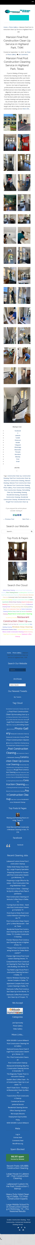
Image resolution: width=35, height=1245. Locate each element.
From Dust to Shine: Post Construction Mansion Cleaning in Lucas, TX (18, 915)
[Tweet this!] (14, 515)
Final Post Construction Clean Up (20, 478)
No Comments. (23, 54)
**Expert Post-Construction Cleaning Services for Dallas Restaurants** (18, 950)
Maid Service (11, 743)
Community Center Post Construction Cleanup (20, 597)
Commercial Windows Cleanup (25, 629)
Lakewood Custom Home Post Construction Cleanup (17, 1186)
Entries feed (18, 1137)
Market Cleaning (28, 632)
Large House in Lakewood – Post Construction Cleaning (17, 1176)
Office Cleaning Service (18, 1111)
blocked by (17, 1157)
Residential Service (24, 499)
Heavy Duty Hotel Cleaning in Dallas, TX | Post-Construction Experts (17, 1196)
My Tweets (17, 697)
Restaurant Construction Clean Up (20, 734)
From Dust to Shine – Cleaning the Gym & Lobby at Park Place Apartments (18, 891)
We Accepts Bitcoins (18, 1114)
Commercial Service (18, 1101)
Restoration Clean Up (17, 717)
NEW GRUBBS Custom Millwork (18, 1040)
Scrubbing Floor (22, 592)
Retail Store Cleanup (14, 745)
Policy (18, 1120)
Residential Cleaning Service (18, 1107)
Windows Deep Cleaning (22, 627)
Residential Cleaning (13, 495)
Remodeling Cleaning (20, 492)
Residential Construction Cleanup (15, 709)
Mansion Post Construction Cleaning (18, 485)
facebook (17, 838)
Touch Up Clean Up (13, 624)
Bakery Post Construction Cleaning (16, 604)
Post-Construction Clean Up (13, 609)
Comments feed (17, 1141)
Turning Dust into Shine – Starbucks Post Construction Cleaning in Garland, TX (18, 907)
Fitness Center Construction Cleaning (13, 632)
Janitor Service (11, 729)
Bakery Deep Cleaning (9, 590)
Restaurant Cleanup (19, 802)
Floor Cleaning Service (12, 592)
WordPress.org (18, 1144)
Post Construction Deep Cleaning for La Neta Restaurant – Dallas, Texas (18, 923)
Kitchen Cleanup (15, 774)
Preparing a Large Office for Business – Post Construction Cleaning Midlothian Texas (18, 883)
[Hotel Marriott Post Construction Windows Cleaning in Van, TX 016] (17, 571)
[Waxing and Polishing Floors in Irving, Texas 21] (17, 551)
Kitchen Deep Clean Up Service (17, 611)
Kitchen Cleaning (23, 767)
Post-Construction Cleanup (12, 490)
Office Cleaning (12, 724)
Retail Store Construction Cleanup (12, 634)
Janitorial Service (19, 780)
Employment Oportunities (18, 1117)
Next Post (26, 519)
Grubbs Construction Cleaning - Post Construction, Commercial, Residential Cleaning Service (18, 1222)
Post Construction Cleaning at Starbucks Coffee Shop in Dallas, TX (18, 899)
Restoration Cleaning (14, 767)
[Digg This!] (20, 515)
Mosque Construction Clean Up (20, 599)
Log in (18, 1134)
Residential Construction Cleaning (20, 787)
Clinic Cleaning (24, 606)
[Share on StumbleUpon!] (16, 515)
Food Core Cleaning (6, 599)
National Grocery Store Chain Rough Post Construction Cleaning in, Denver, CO (18, 1051)
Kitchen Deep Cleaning (15, 602)
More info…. (26, 109)
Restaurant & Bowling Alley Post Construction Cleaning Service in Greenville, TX (18, 1068)
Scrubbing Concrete (11, 617)
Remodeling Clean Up (20, 714)
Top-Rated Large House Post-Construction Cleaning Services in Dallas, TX (18, 972)
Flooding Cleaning (15, 606)
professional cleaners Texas (9, 629)
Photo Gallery (13, 27)
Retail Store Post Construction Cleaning (19, 719)
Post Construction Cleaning (21, 487)
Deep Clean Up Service (16, 799)
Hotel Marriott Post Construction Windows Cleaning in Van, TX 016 (18, 829)
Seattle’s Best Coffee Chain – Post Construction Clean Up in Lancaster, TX (18, 1082)
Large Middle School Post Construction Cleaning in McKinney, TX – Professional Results (17, 1207)
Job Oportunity (18, 1023)
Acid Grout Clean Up (24, 624)
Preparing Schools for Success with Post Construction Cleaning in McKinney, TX (18, 874)
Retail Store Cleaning (19, 743)
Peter (29, 52)
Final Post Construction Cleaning (14, 480)
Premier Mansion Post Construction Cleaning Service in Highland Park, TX (18, 942)
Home (6, 27)
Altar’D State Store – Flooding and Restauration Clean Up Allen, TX (18, 1090)
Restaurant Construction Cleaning (15, 737)
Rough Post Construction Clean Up (17, 502)
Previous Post (8, 519)
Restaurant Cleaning (13, 757)
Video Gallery (17, 1029)
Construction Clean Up (14, 476)
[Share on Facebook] (18, 515)
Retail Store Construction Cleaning (20, 614)
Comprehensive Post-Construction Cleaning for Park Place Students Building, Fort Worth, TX (18, 964)
